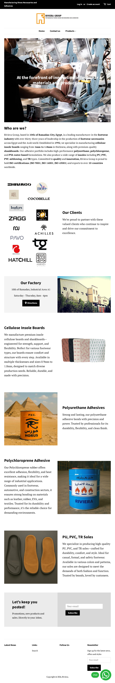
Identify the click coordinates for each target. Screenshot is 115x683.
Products (70, 31)
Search (35, 650)
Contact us (55, 31)
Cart (109, 4)
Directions (32, 303)
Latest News (10, 645)
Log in (79, 4)
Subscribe (72, 612)
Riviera (65, 676)
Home (42, 31)
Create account (93, 4)
